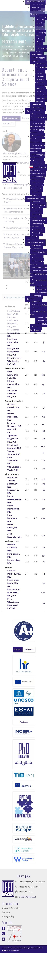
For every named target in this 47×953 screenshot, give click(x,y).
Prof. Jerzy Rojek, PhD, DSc (12, 342)
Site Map (6, 912)
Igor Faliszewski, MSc (13, 490)
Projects (24, 722)
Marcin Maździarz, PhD (12, 416)
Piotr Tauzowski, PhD (12, 460)
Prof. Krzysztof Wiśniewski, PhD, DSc (14, 361)
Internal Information (11, 908)
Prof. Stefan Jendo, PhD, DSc (13, 583)
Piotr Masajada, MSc (12, 518)
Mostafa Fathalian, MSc (12, 547)
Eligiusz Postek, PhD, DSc (13, 384)
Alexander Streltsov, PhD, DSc (12, 393)
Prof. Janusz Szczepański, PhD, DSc (13, 351)
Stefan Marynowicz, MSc (13, 508)
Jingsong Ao (13, 483)
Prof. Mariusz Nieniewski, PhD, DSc (13, 592)
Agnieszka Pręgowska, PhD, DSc (12, 438)
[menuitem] (37, 12)
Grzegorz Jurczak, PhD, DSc (13, 407)
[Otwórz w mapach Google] (14, 933)
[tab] (18, 649)
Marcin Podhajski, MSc (12, 527)
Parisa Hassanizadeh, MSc (14, 499)
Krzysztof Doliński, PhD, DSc (14, 573)
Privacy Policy (8, 916)
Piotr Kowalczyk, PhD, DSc (12, 374)
